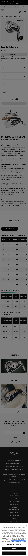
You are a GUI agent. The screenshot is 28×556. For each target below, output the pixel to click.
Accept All (14, 553)
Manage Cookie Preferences (14, 544)
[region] (14, 539)
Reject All (14, 548)
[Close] (26, 525)
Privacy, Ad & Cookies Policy (18, 541)
